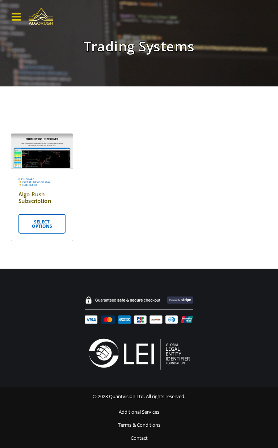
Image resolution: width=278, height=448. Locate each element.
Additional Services (139, 412)
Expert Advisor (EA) (36, 182)
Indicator (29, 185)
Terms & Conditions (139, 425)
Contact (139, 438)
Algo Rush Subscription (34, 197)
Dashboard (26, 179)
